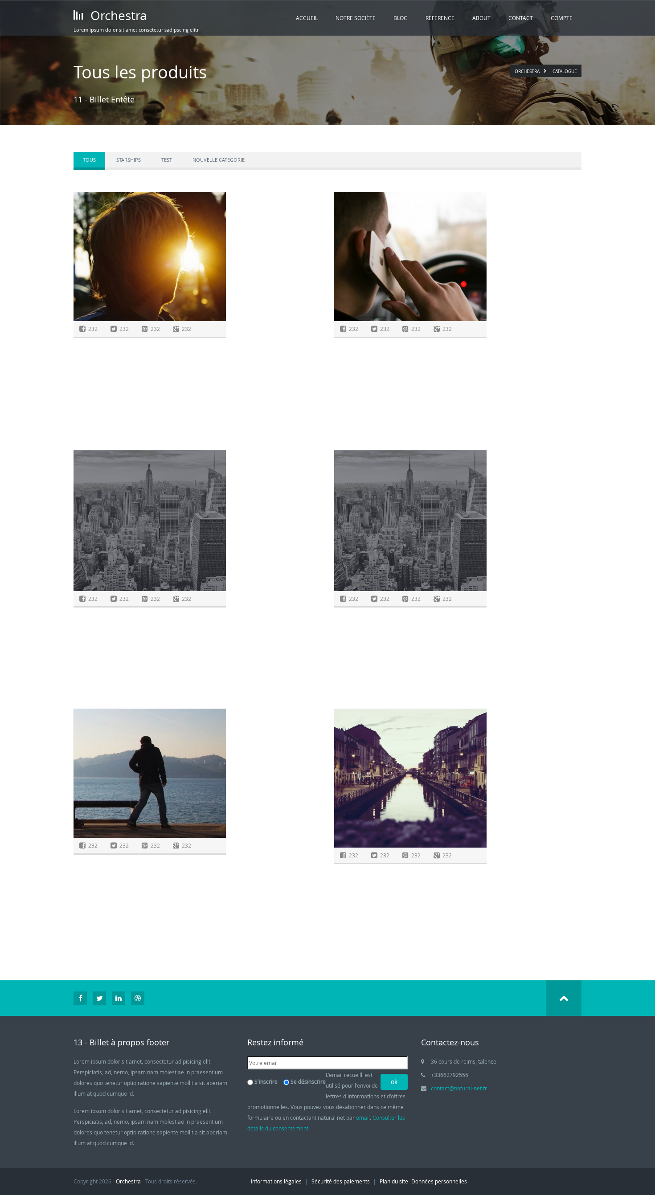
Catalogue (565, 71)
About (481, 17)
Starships (128, 159)
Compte (562, 17)
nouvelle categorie (218, 159)
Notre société (356, 17)
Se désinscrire (308, 1081)
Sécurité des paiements (340, 1181)
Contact (520, 17)
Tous (89, 159)
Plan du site (394, 1181)
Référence (440, 17)
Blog (400, 17)
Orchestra (117, 15)
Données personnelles (439, 1181)
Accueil (307, 17)
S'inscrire (266, 1081)
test (166, 159)
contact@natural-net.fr (459, 1088)
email (363, 1117)
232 (93, 328)
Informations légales (276, 1181)
